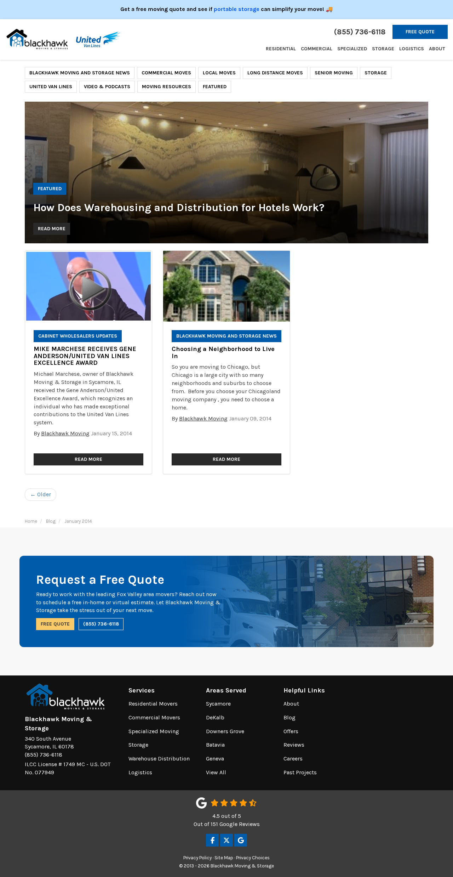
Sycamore (218, 703)
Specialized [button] (352, 49)
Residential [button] (281, 49)
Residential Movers (153, 703)
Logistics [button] (411, 49)
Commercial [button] (316, 49)
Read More (51, 229)
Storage (376, 73)
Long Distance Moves (275, 73)
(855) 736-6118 (101, 624)
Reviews (293, 744)
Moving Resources (166, 87)
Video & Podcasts (107, 87)
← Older (40, 494)
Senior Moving (334, 73)
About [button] (437, 49)
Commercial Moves (166, 73)
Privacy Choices (253, 857)
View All (216, 772)
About (291, 703)
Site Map (223, 857)
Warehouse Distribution (159, 758)
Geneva (215, 758)
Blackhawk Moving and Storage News (79, 73)
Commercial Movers (154, 717)
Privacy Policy (197, 857)
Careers (293, 758)
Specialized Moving (153, 731)
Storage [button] (383, 49)
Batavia (215, 744)
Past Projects (300, 772)
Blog (289, 717)
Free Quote (420, 32)
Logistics (140, 772)
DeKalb (215, 717)
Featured (214, 87)
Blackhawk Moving (65, 433)
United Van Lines (50, 87)
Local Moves (219, 73)
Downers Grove (225, 731)
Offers (290, 731)
